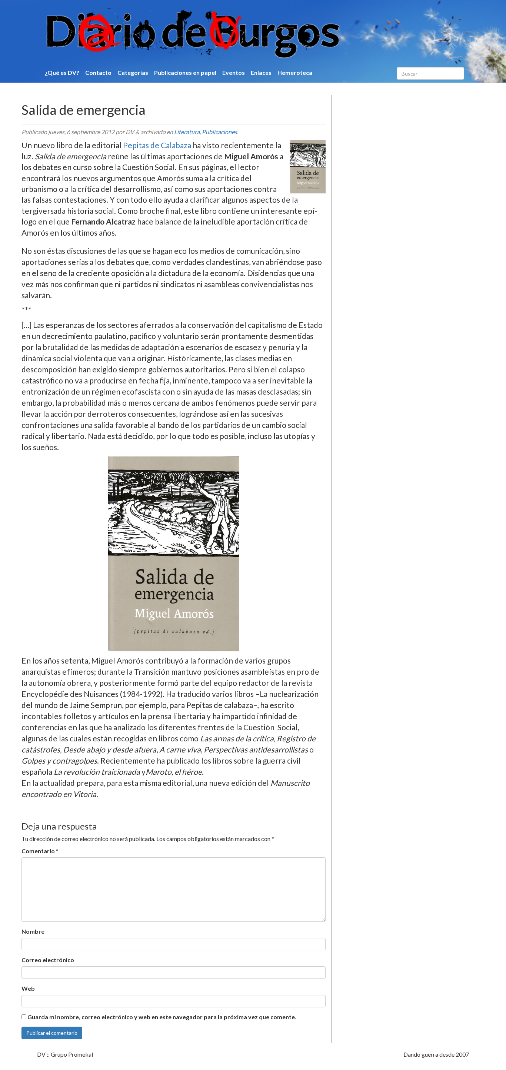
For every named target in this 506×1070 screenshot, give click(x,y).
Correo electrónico (47, 959)
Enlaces (261, 72)
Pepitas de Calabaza (157, 145)
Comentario (40, 850)
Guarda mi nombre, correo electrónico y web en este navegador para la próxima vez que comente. (161, 1016)
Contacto (98, 72)
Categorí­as (132, 72)
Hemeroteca (294, 72)
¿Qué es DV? (62, 72)
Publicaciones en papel (185, 72)
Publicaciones (219, 131)
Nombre (32, 931)
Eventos (233, 72)
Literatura (187, 131)
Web (28, 988)
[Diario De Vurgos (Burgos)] (232, 34)
